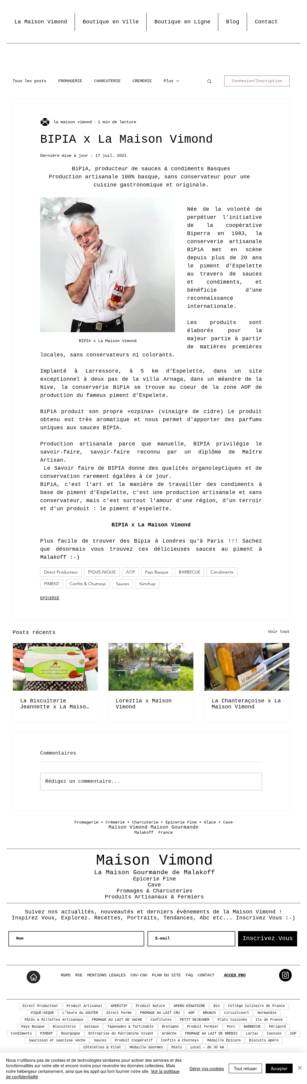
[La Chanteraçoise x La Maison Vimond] (246, 667)
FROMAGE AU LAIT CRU (160, 1013)
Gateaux (91, 1027)
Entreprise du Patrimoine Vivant (121, 1034)
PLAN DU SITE (166, 975)
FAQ (189, 975)
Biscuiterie (64, 1027)
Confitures (161, 1020)
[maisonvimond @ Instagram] (285, 975)
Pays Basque (156, 572)
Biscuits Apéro (264, 1040)
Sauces (122, 583)
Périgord (277, 1027)
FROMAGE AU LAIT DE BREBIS (211, 1034)
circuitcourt (236, 1013)
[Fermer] (299, 1068)
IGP (293, 1034)
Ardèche (169, 1034)
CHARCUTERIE (107, 81)
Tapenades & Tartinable (130, 1027)
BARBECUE (189, 572)
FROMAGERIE (70, 81)
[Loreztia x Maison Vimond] (151, 667)
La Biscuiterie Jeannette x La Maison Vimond (54, 704)
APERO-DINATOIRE (189, 1006)
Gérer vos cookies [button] (206, 1068)
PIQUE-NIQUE (102, 572)
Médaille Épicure (224, 1040)
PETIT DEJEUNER (194, 1020)
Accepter (279, 1068)
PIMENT (51, 583)
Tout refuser (245, 1068)
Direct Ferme (119, 1013)
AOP (130, 572)
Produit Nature (150, 1006)
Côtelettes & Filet (102, 1047)
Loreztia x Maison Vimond (144, 704)
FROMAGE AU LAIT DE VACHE (117, 1020)
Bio (216, 1006)
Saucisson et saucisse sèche (57, 1040)
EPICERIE (49, 598)
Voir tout (279, 631)
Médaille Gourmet (146, 1047)
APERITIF (119, 1006)
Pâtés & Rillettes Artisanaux (54, 1020)
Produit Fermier (203, 1027)
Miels (176, 1047)
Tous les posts (29, 81)
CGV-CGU (138, 975)
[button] (209, 81)
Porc (231, 1027)
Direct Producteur (61, 572)
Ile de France (269, 1020)
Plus (168, 81)
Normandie (267, 1013)
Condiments (222, 572)
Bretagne (170, 1027)
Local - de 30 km (207, 1047)
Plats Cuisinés (232, 1020)
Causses (274, 1034)
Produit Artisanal (84, 1006)
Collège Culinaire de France (256, 1006)
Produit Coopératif (134, 1040)
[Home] (33, 977)
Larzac (252, 1034)
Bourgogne (70, 1034)
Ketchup (147, 583)
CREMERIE (142, 81)
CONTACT (206, 975)
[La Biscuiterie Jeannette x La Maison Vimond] (55, 667)
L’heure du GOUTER (80, 1013)
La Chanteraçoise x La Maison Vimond (246, 704)
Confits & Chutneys (88, 583)
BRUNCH (209, 1013)
